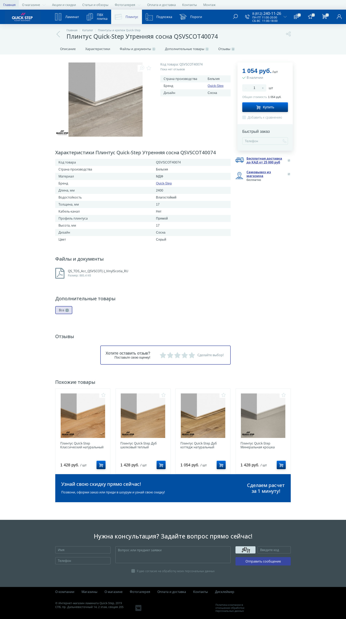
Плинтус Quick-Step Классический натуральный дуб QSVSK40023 (82, 447)
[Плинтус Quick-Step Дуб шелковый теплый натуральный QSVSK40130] (143, 415)
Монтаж (209, 5)
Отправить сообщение (263, 561)
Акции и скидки (64, 5)
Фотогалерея (125, 5)
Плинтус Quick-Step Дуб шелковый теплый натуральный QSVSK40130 (140, 447)
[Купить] (101, 465)
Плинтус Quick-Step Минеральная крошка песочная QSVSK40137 (257, 447)
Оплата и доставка (161, 5)
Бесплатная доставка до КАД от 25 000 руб (264, 160)
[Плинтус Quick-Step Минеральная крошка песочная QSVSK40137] (263, 415)
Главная (9, 5)
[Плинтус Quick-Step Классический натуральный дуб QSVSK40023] (83, 415)
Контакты (189, 5)
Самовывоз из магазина (258, 174)
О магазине (31, 5)
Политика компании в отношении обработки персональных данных (229, 607)
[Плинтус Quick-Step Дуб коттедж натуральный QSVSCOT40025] (203, 415)
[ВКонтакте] (138, 608)
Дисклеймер (224, 592)
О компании (64, 592)
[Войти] (339, 17)
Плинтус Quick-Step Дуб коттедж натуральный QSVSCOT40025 (198, 447)
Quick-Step (215, 86)
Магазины (89, 592)
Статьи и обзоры (95, 5)
